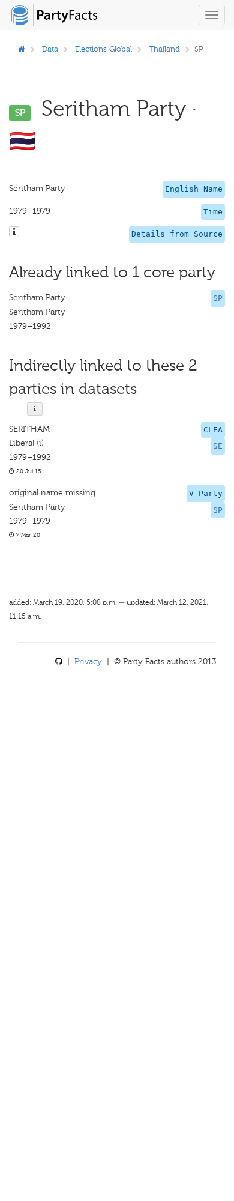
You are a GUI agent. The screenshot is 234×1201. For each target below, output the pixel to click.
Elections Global (103, 48)
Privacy (88, 661)
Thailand (164, 48)
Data (50, 48)
